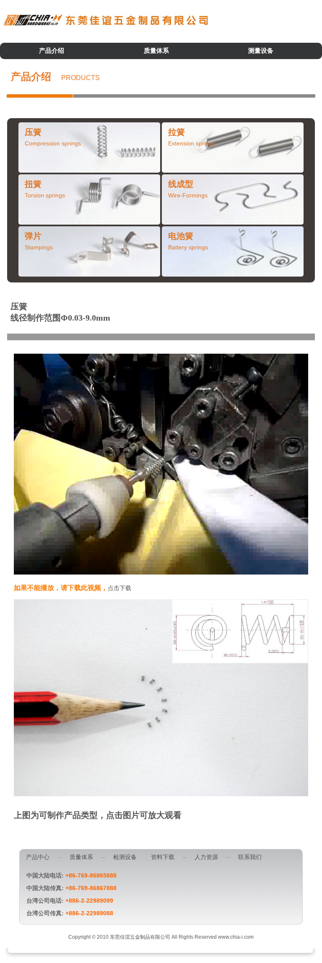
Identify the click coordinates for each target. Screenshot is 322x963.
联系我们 (250, 857)
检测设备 (125, 857)
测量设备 (260, 50)
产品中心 (37, 857)
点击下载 (119, 588)
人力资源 (206, 857)
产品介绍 (51, 50)
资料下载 (162, 857)
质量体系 (156, 50)
